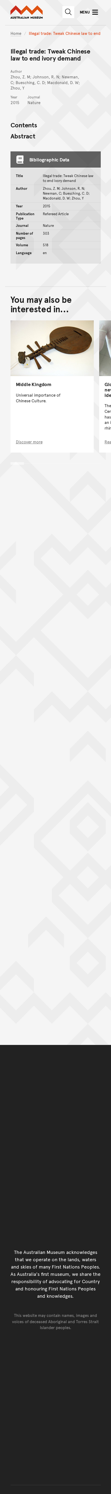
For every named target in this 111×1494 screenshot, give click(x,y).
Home (16, 33)
